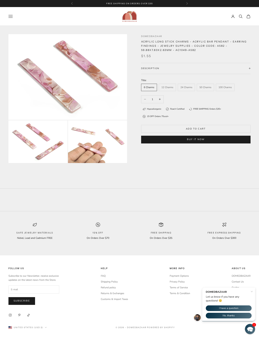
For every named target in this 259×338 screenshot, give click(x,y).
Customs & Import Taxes (114, 299)
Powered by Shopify (161, 327)
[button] (250, 329)
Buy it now (196, 139)
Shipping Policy (109, 281)
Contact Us (238, 281)
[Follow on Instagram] (10, 315)
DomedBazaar (151, 36)
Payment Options (179, 276)
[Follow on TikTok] (28, 315)
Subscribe (22, 300)
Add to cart (196, 128)
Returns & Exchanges (112, 293)
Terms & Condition (180, 293)
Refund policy (108, 287)
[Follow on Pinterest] (19, 315)
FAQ (103, 276)
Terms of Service (179, 287)
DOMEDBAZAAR (241, 276)
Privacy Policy (177, 281)
